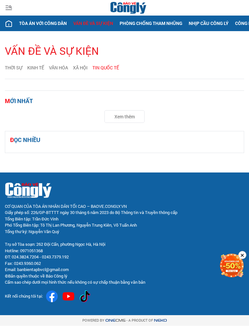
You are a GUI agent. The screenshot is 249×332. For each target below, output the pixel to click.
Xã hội (80, 68)
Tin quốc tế (105, 68)
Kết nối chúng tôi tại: (24, 296)
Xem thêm (124, 116)
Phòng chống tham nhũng (151, 23)
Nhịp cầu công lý (209, 23)
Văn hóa (58, 68)
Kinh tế (35, 68)
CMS (115, 320)
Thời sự (13, 68)
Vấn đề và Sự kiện (93, 23)
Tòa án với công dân (43, 23)
